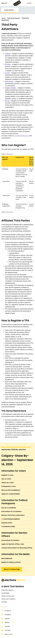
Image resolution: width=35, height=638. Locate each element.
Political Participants (13, 18)
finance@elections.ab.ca (21, 135)
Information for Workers (10, 540)
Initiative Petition (10, 88)
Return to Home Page (12, 569)
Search (29, 3)
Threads (7, 626)
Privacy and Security (7, 596)
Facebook (8, 611)
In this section (9, 10)
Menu (3, 3)
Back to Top (8, 634)
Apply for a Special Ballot (10, 494)
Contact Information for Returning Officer (16, 548)
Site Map (4, 602)
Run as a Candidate (8, 508)
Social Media (5, 593)
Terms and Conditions (8, 599)
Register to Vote (7, 475)
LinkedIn (7, 618)
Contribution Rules (8, 526)
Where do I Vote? (7, 483)
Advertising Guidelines (11, 519)
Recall (7, 100)
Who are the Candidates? (10, 490)
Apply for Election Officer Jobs (12, 544)
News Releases (6, 558)
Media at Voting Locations (11, 562)
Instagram (8, 614)
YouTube (7, 630)
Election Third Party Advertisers (13, 515)
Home (3, 18)
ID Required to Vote (8, 486)
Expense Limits (6, 523)
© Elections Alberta (7, 590)
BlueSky (7, 622)
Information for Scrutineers (11, 511)
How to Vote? (6, 479)
